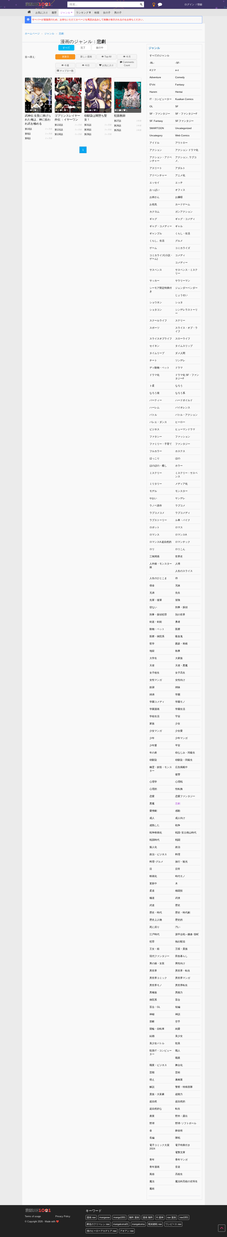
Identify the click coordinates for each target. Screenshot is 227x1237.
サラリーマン (182, 280)
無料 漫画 (134, 1217)
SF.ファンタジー (184, 120)
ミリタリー (156, 483)
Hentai (178, 91)
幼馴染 (153, 759)
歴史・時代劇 (182, 912)
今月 (128, 56)
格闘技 (179, 890)
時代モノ (180, 876)
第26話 (117, 125)
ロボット (154, 527)
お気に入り (41, 12)
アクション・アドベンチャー (161, 159)
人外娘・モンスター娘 (161, 565)
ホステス (180, 451)
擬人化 (153, 847)
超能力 (179, 1094)
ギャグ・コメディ (185, 218)
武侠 (177, 898)
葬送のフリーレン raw (98, 1224)
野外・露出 (181, 1116)
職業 (177, 1057)
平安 (177, 745)
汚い (177, 927)
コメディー (181, 262)
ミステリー (156, 472)
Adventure (155, 77)
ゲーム (153, 248)
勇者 (177, 621)
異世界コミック (158, 977)
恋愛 (152, 796)
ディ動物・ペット (159, 367)
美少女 (179, 1036)
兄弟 (152, 592)
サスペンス (156, 269)
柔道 (152, 890)
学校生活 (154, 716)
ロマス (179, 527)
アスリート (156, 168)
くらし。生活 (157, 240)
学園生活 (180, 709)
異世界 (153, 970)
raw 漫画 (171, 1217)
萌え (152, 1079)
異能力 (179, 992)
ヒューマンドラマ (185, 429)
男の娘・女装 (157, 963)
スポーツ (154, 327)
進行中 (99, 47)
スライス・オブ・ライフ (186, 329)
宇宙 (177, 716)
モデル (153, 491)
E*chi (152, 84)
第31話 (87, 125)
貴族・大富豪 (157, 1094)
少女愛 (179, 730)
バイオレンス (182, 407)
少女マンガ (156, 730)
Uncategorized (183, 128)
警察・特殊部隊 (184, 1086)
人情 (177, 563)
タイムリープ (157, 353)
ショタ (179, 302)
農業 (152, 1116)
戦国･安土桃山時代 (185, 832)
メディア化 (181, 483)
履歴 (54, 12)
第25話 (117, 130)
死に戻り (154, 927)
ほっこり (154, 458)
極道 (152, 898)
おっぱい (154, 189)
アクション (156, 150)
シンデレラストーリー (186, 311)
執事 (177, 650)
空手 (177, 1021)
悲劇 (177, 803)
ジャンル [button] (65, 12)
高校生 (179, 1174)
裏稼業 (179, 1079)
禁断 (152, 1021)
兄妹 (177, 585)
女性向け (180, 679)
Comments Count (128, 64)
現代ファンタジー (159, 956)
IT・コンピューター (161, 99)
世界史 (179, 556)
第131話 (59, 129)
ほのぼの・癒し (158, 465)
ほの (177, 458)
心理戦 (179, 781)
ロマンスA (181, 534)
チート (153, 360)
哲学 (152, 643)
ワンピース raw (173, 1224)
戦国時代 (154, 839)
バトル (153, 414)
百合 (177, 999)
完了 (83, 47)
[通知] (160, 5)
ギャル (179, 226)
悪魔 (152, 803)
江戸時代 (154, 934)
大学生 (153, 658)
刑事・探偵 (181, 607)
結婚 (152, 1036)
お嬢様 (179, 197)
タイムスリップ (184, 345)
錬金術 (179, 1130)
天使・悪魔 (181, 665)
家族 (152, 723)
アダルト (180, 168)
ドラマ (179, 367)
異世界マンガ (182, 977)
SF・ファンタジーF (186, 113)
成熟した (154, 825)
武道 (152, 905)
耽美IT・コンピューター (161, 1052)
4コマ (153, 70)
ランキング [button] (82, 12)
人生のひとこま (158, 578)
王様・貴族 (181, 948)
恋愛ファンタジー (185, 796)
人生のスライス (184, 570)
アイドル (154, 142)
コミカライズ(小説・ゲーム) (161, 257)
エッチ (179, 182)
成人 (152, 818)
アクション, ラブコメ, (185, 159)
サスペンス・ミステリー (186, 271)
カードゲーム (182, 204)
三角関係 (154, 556)
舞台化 (179, 1065)
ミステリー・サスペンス (186, 474)
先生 (177, 592)
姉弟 (152, 694)
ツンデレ (180, 360)
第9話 (28, 133)
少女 (177, 723)
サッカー (154, 280)
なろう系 (180, 393)
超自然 (153, 1101)
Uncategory (156, 135)
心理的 (153, 789)
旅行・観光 (181, 861)
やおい (153, 498)
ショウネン (156, 302)
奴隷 (152, 687)
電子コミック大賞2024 (159, 1147)
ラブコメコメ (157, 512)
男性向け (180, 963)
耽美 (177, 1043)
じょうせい (181, 295)
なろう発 (154, 393)
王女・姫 (154, 948)
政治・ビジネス (158, 854)
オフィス (180, 189)
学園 (177, 694)
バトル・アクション (186, 414)
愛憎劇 (153, 810)
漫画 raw (91, 1217)
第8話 (28, 138)
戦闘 (177, 839)
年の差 (153, 752)
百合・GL (155, 1007)
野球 (152, 1123)
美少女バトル (157, 1043)
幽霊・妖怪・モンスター (161, 769)
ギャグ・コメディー (161, 226)
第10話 (28, 129)
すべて (66, 47)
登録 (199, 4)
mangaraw (104, 1217)
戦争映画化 (156, 832)
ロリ (152, 549)
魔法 (152, 1181)
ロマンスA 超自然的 (160, 541)
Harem (153, 91)
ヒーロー (180, 422)
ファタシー (156, 436)
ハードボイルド (184, 400)
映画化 (153, 876)
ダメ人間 (180, 353)
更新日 (65, 56)
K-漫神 (159, 1217)
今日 (87, 65)
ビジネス (154, 429)
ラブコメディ (182, 512)
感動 (177, 810)
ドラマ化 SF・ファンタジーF (187, 376)
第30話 (87, 129)
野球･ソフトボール (185, 1123)
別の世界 (180, 614)
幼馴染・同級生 (184, 759)
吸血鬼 (179, 636)
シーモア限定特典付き (161, 289)
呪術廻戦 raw (155, 1224)
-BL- (152, 62)
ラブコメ (180, 505)
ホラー (179, 465)
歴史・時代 (156, 912)
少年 (152, 738)
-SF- (177, 62)
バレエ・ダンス (158, 422)
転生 (177, 1108)
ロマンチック (182, 541)
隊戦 (177, 1137)
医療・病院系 (157, 636)
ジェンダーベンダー (186, 287)
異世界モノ (156, 985)
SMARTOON (157, 128)
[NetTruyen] (43, 4)
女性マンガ (156, 679)
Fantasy (179, 84)
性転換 (179, 789)
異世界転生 (181, 985)
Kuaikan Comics (184, 99)
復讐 (177, 774)
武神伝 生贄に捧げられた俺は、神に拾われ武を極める (38, 119)
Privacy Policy (62, 1216)
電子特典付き (182, 1145)
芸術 (177, 1072)
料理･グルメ (156, 861)
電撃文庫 (180, 1152)
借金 (152, 585)
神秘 (152, 1014)
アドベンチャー (158, 175)
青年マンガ (181, 1159)
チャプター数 (66, 70)
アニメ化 (180, 175)
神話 (177, 1014)
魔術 (152, 1188)
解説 (152, 1086)
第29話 (87, 134)
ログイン (189, 4)
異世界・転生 (182, 970)
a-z (177, 70)
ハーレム (154, 407)
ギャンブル (156, 233)
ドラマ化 (154, 374)
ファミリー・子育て (161, 443)
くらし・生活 (182, 233)
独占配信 (180, 941)
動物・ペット (157, 629)
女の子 (106, 12)
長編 (152, 1137)
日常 (177, 868)
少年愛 (153, 745)
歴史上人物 (156, 919)
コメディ (180, 255)
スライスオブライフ (161, 338)
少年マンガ (181, 738)
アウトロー (181, 142)
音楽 (177, 1166)
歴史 (177, 905)
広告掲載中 (181, 767)
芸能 (152, 1072)
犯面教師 (119, 115)
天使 (152, 665)
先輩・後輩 (156, 600)
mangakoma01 (120, 1224)
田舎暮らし (181, 956)
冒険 (177, 600)
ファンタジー (182, 443)
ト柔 (152, 385)
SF (176, 106)
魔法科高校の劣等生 (186, 1181)
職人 (177, 1050)
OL (151, 106)
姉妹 (177, 687)
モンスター (181, 491)
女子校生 (154, 672)
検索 (96, 12)
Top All (107, 56)
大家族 (179, 658)
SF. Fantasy (156, 120)
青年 (152, 1159)
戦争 (177, 825)
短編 (177, 1007)
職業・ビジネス (158, 1065)
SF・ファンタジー (160, 113)
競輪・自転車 (157, 1028)
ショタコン (156, 309)
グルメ (179, 240)
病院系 (153, 999)
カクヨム (154, 211)
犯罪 (152, 941)
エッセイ (154, 182)
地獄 (152, 650)
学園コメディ (157, 701)
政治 (177, 847)
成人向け (180, 818)
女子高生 (180, 672)
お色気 (153, 204)
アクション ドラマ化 (186, 150)
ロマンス (154, 534)
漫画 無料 (148, 1217)
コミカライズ (182, 248)
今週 (66, 65)
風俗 (152, 1174)
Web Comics (182, 135)
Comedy (180, 77)
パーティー (156, 400)
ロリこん (180, 549)
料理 (177, 854)
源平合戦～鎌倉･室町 (187, 934)
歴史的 (179, 919)
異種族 (153, 992)
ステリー (180, 320)
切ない (153, 607)
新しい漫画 (86, 56)
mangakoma (138, 1224)
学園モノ (180, 701)
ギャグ (153, 218)
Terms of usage (33, 1216)
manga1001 (119, 1217)
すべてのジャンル (159, 55)
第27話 (117, 120)
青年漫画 (154, 1166)
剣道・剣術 (156, 621)
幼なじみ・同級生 (185, 752)
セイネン (154, 345)
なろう (179, 385)
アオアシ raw (127, 1231)
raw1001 (184, 1217)
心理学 (153, 781)
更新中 (153, 883)
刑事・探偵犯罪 (158, 614)
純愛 (177, 1028)
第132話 (59, 125)
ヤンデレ (180, 498)
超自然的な (156, 1108)
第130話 (59, 134)
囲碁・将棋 (181, 643)
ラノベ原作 (156, 505)
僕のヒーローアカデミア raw (101, 1231)
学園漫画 (154, 709)
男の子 (118, 12)
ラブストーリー (158, 520)
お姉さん (154, 197)
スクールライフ (158, 320)
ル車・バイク (182, 520)
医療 (177, 629)
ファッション (182, 436)
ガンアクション (184, 211)
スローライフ (182, 338)
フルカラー (156, 451)
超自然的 (180, 1101)
